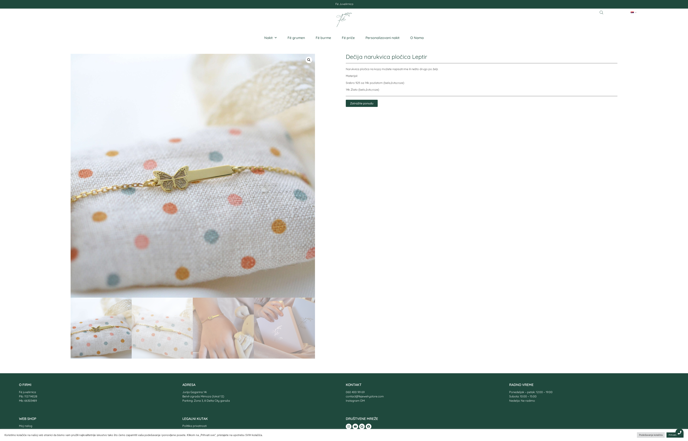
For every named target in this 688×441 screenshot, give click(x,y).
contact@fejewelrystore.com (365, 396)
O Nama (417, 38)
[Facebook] (368, 426)
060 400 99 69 (355, 392)
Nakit (268, 38)
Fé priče (348, 38)
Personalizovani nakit (383, 38)
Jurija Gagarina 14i (194, 392)
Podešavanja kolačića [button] (651, 434)
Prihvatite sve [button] (675, 435)
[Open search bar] (601, 12)
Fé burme (323, 38)
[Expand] (679, 432)
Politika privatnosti (194, 426)
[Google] (362, 426)
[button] (309, 60)
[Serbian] (632, 12)
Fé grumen (296, 38)
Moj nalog (25, 426)
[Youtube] (355, 426)
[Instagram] (349, 426)
